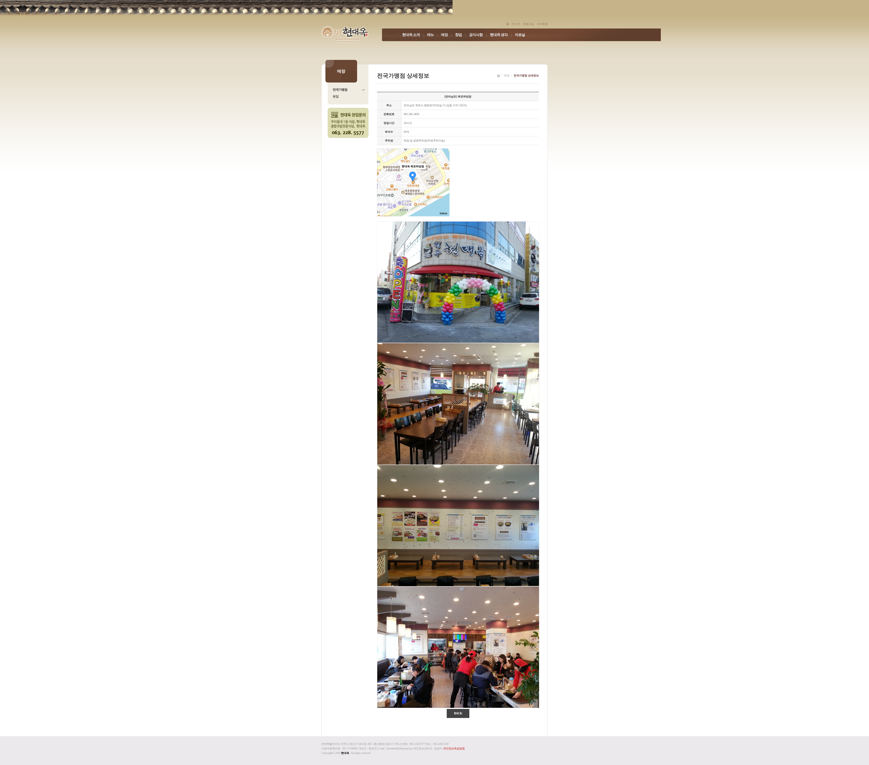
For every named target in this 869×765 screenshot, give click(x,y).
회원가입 (528, 24)
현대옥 (345, 753)
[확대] (444, 174)
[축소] (444, 182)
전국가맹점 (340, 89)
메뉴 (432, 35)
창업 (460, 35)
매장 (446, 35)
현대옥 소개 (413, 35)
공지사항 (478, 35)
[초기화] (444, 190)
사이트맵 (542, 24)
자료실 (520, 35)
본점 (336, 96)
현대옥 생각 (500, 35)
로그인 (516, 24)
